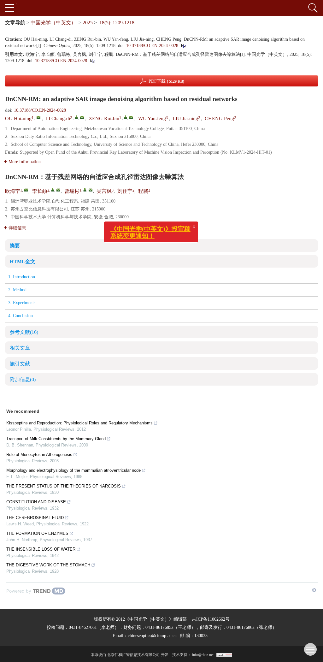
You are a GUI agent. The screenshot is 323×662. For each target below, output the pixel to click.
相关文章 (20, 348)
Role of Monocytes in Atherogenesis (39, 454)
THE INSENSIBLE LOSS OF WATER (40, 549)
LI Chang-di (57, 118)
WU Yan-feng (152, 118)
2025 (88, 22)
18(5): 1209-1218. (117, 22)
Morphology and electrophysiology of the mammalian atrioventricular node (73, 470)
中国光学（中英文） (53, 22)
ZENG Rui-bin (104, 118)
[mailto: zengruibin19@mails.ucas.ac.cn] (131, 117)
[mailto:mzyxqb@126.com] (26, 190)
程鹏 (143, 191)
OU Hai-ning (18, 118)
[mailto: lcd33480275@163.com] (82, 117)
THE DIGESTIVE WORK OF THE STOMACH (48, 565)
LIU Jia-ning (185, 118)
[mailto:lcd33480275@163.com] (58, 190)
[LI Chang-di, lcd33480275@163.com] (76, 117)
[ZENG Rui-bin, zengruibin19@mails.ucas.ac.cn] (125, 117)
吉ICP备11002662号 (211, 619)
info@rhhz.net (203, 655)
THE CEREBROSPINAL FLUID (35, 517)
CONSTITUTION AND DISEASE (36, 501)
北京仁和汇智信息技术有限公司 (133, 655)
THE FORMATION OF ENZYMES (37, 533)
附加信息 (23, 379)
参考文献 (24, 332)
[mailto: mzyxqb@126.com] (38, 117)
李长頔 (39, 191)
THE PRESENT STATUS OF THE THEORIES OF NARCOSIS (63, 486)
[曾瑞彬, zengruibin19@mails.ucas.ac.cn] (84, 190)
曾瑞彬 (71, 191)
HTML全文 (22, 261)
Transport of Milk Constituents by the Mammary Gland (56, 438)
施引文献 (20, 363)
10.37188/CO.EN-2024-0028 (152, 45)
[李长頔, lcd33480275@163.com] (52, 190)
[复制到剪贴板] (92, 60)
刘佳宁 (124, 191)
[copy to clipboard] (183, 45)
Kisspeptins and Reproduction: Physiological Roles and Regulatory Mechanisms (79, 423)
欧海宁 (12, 191)
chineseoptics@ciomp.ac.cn (152, 635)
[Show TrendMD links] (314, 590)
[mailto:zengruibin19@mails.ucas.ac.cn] (90, 190)
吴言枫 (104, 191)
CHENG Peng (219, 118)
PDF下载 (166, 81)
